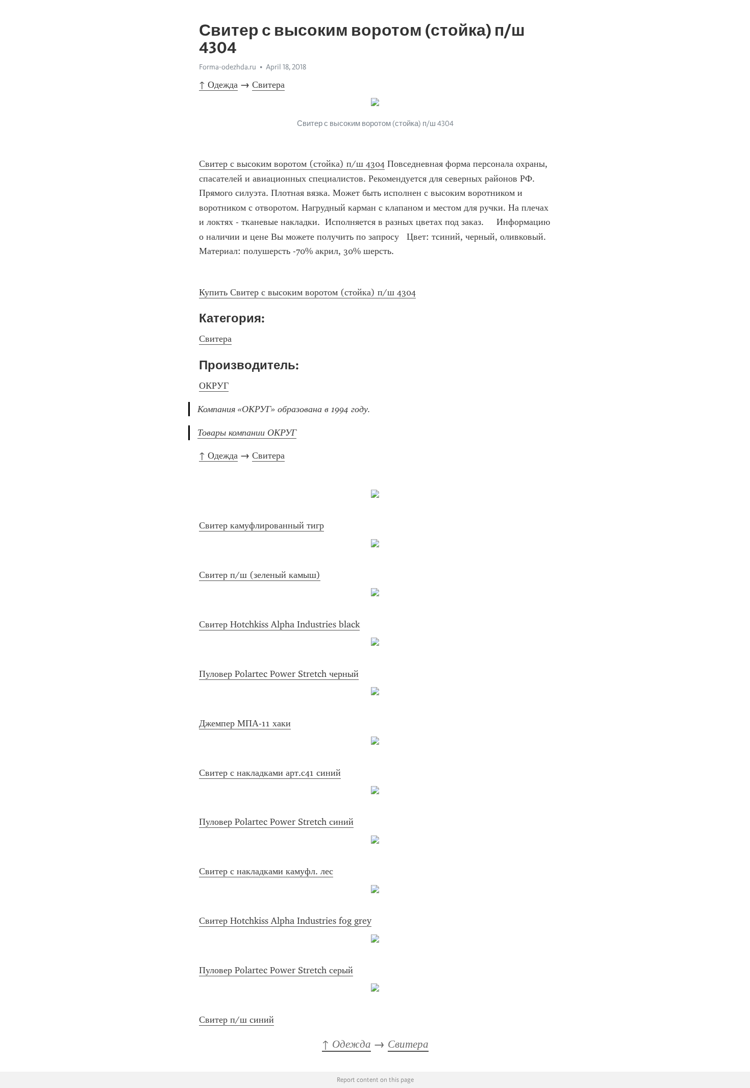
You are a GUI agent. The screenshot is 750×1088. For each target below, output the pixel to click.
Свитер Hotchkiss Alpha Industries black (279, 624)
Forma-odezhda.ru (227, 66)
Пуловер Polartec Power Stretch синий (276, 821)
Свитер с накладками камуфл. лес (266, 871)
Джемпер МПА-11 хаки (245, 723)
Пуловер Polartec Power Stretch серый (276, 970)
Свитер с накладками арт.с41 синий (270, 772)
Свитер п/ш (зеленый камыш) (259, 574)
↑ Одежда (218, 84)
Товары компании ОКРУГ (246, 432)
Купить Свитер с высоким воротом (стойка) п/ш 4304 (307, 292)
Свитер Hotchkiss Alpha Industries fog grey (285, 920)
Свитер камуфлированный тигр (261, 525)
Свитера (268, 84)
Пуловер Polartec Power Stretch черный (279, 673)
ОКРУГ (214, 385)
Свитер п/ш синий (236, 1019)
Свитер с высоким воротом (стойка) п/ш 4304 (292, 163)
